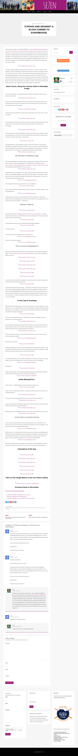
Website (7, 676)
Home (29, 11)
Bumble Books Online (59, 739)
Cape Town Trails (36, 507)
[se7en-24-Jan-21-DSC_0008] (27, 272)
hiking (42, 507)
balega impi (22, 507)
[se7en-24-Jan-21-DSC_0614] (27, 454)
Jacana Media (57, 741)
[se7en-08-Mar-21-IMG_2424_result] (26, 458)
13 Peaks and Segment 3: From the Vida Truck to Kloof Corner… (21, 498)
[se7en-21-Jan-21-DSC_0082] (27, 283)
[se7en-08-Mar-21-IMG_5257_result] (26, 168)
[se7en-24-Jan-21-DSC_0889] (27, 354)
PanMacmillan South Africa (61, 737)
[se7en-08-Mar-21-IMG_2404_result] (26, 268)
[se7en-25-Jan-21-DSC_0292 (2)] (26, 313)
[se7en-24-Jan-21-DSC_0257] (27, 140)
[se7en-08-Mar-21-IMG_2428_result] (26, 413)
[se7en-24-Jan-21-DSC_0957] (27, 473)
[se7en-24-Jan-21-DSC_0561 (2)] (26, 185)
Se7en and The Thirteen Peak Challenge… (14, 491)
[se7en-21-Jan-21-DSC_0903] (27, 230)
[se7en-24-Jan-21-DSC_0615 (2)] (26, 466)
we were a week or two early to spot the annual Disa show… (22, 253)
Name (7, 662)
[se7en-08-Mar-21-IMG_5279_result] (26, 257)
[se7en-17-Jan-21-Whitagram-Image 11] (27, 362)
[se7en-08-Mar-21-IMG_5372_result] (26, 65)
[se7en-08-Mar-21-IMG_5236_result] (26, 118)
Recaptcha (7, 725)
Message (7, 709)
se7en (13, 589)
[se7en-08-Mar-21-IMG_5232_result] (26, 97)
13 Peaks (18, 507)
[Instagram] (67, 109)
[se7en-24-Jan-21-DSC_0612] (27, 470)
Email (6, 669)
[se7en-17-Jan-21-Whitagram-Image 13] (27, 428)
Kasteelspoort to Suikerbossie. (39, 595)
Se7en (43, 751)
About (33, 11)
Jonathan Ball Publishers (60, 732)
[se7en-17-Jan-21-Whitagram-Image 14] (27, 180)
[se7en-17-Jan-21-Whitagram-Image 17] (27, 193)
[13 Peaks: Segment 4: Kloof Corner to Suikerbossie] (27, 483)
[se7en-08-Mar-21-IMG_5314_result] (26, 330)
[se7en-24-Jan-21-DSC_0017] (27, 276)
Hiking (10, 506)
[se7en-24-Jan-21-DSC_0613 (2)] (26, 368)
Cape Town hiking (29, 507)
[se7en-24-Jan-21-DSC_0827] (27, 219)
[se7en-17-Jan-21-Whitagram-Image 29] (27, 338)
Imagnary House (58, 738)
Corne (11, 615)
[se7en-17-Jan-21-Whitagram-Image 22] (27, 236)
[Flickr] (65, 109)
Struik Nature (57, 736)
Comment (7, 643)
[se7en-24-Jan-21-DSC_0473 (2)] (26, 343)
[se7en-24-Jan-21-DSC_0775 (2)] (26, 261)
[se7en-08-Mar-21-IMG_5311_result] (26, 321)
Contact (45, 11)
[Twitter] (59, 109)
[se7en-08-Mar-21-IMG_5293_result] (26, 264)
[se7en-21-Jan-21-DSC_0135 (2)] (26, 210)
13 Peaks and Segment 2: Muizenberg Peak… (17, 496)
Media (50, 11)
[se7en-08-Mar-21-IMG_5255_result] (26, 151)
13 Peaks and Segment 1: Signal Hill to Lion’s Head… (18, 494)
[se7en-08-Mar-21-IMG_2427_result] (26, 407)
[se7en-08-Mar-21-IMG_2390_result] (26, 129)
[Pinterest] (63, 109)
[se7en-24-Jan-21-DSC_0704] (27, 225)
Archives (39, 11)
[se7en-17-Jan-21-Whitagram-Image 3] (27, 109)
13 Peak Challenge (12, 507)
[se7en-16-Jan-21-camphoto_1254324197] (27, 375)
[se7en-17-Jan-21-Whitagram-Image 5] (27, 242)
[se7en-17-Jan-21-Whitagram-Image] (26, 439)
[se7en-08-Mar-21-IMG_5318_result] (26, 394)
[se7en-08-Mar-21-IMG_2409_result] (26, 400)
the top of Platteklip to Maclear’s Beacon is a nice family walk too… (27, 214)
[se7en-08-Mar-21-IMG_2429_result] (26, 462)
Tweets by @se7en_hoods (59, 92)
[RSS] (61, 109)
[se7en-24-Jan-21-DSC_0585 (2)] (26, 387)
